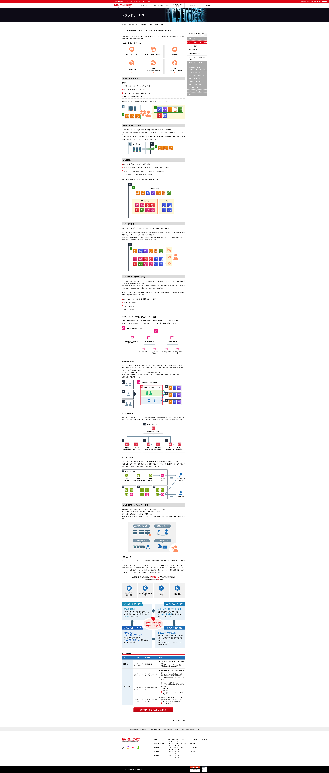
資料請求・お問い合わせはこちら (153, 710)
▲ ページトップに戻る (179, 720)
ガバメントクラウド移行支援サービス (197, 58)
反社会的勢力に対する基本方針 (171, 729)
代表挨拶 (157, 747)
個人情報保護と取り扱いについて (138, 729)
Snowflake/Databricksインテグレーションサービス (197, 68)
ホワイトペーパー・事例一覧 (176, 5)
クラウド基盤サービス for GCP (197, 46)
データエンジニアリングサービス (195, 63)
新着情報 (192, 743)
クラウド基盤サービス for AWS (198, 42)
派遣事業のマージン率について (190, 729)
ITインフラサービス (194, 78)
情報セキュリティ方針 (155, 729)
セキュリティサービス (195, 85)
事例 (190, 94)
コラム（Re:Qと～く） (197, 747)
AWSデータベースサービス (196, 75)
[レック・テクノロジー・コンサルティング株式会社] (122, 7)
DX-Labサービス (193, 88)
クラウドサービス (131, 24)
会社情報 (208, 5)
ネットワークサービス (195, 81)
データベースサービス (195, 72)
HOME (123, 24)
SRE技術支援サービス (195, 53)
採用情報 (192, 5)
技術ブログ (193, 751)
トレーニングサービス (195, 91)
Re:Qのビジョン (159, 743)
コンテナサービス (194, 50)
